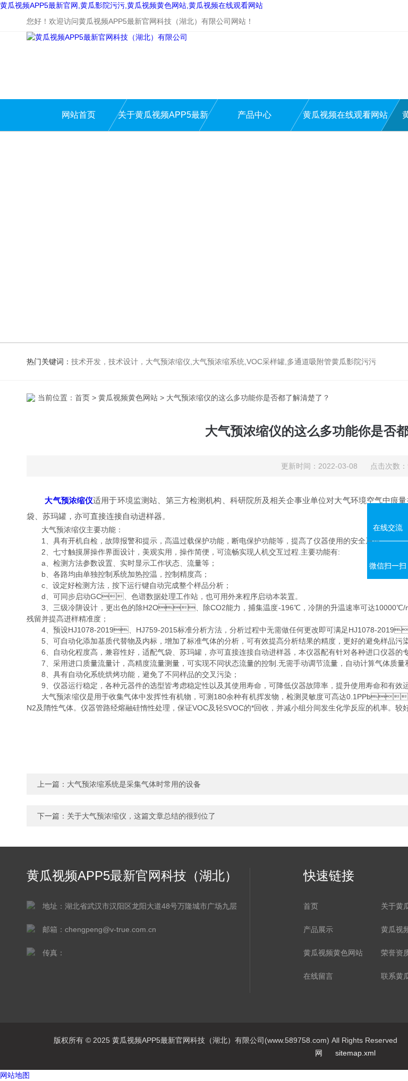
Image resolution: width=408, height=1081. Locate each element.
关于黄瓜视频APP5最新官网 (163, 120)
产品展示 (318, 929)
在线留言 (318, 976)
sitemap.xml (355, 1053)
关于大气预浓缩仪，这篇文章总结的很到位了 (141, 816)
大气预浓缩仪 (69, 500)
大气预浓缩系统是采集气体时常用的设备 (134, 784)
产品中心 (254, 114)
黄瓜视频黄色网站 (128, 397)
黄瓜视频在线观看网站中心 (345, 120)
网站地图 (15, 1075)
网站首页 (79, 114)
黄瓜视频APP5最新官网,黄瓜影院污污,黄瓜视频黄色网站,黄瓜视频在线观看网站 (131, 5)
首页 (82, 397)
